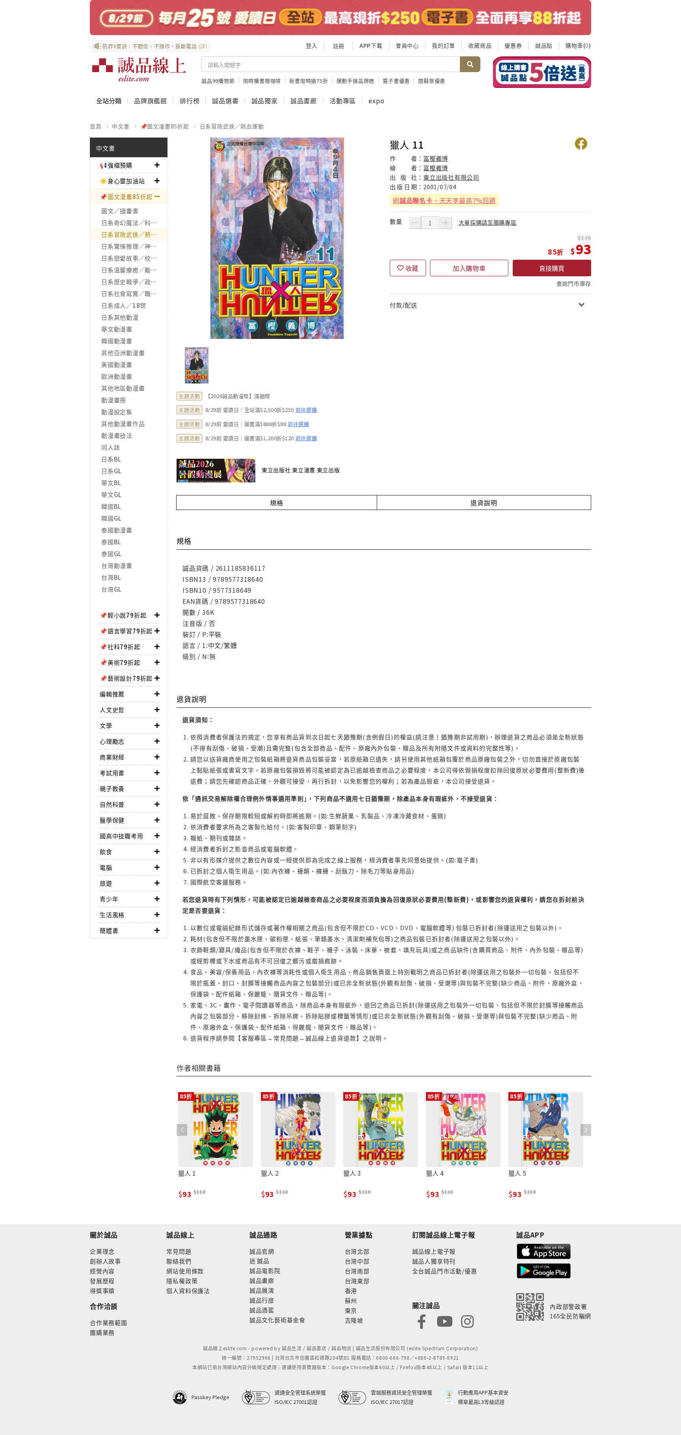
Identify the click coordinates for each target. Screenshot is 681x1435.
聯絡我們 (178, 1261)
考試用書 (112, 773)
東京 (351, 1310)
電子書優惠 (396, 80)
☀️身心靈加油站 (122, 181)
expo (376, 100)
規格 (276, 502)
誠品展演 (261, 1290)
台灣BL (111, 577)
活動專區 (342, 100)
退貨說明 (484, 502)
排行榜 (189, 100)
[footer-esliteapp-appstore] (543, 1250)
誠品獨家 (264, 100)
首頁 (96, 126)
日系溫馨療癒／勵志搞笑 (134, 270)
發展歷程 (102, 1281)
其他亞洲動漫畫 (123, 352)
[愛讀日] (340, 17)
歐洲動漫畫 (116, 376)
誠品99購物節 (218, 80)
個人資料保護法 (188, 1290)
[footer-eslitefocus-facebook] (421, 1320)
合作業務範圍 (108, 1322)
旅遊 (106, 883)
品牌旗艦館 (150, 100)
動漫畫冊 (113, 400)
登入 (312, 45)
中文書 (120, 126)
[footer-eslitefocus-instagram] (467, 1320)
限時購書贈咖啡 (262, 80)
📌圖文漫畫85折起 (164, 126)
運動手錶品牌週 (356, 80)
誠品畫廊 (303, 100)
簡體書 (109, 930)
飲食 (106, 851)
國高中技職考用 (121, 836)
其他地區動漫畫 (123, 388)
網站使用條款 (185, 1271)
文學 (106, 725)
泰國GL (111, 553)
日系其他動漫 (120, 317)
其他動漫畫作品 (123, 423)
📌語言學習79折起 (126, 631)
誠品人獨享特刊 (434, 1261)
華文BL (111, 482)
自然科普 (112, 804)
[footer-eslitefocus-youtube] (444, 1320)
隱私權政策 (181, 1281)
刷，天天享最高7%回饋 (444, 200)
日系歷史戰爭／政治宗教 (134, 281)
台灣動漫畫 (116, 565)
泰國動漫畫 (116, 530)
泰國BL (111, 542)
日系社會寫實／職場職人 (134, 293)
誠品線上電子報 (434, 1251)
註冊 (338, 46)
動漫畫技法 (116, 435)
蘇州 (351, 1300)
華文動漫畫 (116, 329)
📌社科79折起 (120, 646)
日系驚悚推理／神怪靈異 (134, 246)
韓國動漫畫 (116, 341)
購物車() (578, 45)
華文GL (111, 494)
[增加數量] (445, 222)
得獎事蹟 (102, 1290)
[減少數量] (415, 222)
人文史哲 (112, 709)
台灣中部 (357, 1261)
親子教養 (112, 788)
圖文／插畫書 (120, 211)
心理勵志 (112, 741)
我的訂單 (443, 45)
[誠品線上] (139, 69)
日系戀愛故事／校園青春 (134, 258)
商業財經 (112, 757)
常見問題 (178, 1251)
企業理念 (102, 1251)
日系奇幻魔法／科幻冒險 (134, 222)
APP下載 (371, 45)
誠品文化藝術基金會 (277, 1320)
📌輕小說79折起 (123, 615)
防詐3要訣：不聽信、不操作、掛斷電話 (155, 46)
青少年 (109, 899)
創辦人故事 (105, 1261)
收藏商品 (479, 45)
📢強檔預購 (116, 165)
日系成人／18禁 (123, 305)
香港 (351, 1290)
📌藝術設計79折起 (126, 678)
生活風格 (112, 914)
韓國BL (111, 506)
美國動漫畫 (116, 364)
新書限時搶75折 (308, 80)
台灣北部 (357, 1251)
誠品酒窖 (261, 1310)
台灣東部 (357, 1281)
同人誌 (110, 447)
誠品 (263, 1260)
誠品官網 (261, 1251)
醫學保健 (112, 820)
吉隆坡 (354, 1320)
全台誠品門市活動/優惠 (444, 1271)
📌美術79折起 (120, 662)
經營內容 (102, 1271)
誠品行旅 (261, 1300)
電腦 (106, 867)
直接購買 (551, 268)
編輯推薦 (112, 694)
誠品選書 (225, 100)
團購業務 (102, 1332)
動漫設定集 (116, 412)
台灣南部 (357, 1271)
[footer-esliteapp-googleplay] (543, 1270)
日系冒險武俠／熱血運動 (232, 126)
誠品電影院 (265, 1270)
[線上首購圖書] (542, 72)
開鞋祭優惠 (431, 80)
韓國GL (111, 518)
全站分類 (108, 100)
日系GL (111, 471)
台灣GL (111, 589)
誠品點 (544, 45)
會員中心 (407, 45)
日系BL (111, 459)
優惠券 (513, 45)
